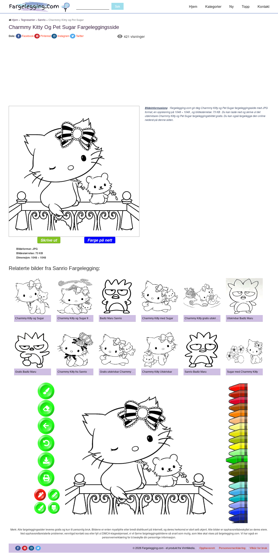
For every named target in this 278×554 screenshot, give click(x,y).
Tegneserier (28, 20)
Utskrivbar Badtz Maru (240, 318)
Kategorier (213, 6)
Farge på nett (100, 240)
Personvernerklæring (232, 548)
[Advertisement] (139, 73)
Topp (246, 6)
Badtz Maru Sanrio (111, 318)
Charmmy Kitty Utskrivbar (157, 371)
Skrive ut (49, 240)
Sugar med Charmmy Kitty (242, 371)
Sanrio (42, 20)
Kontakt (263, 6)
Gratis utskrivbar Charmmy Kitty (118, 371)
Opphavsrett (207, 548)
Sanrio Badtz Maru (196, 371)
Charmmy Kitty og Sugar (29, 318)
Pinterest (45, 36)
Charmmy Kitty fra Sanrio (72, 371)
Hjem (193, 6)
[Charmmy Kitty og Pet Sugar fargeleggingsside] (74, 171)
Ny (231, 6)
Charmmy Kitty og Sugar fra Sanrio (78, 318)
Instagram (63, 36)
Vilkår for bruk (258, 548)
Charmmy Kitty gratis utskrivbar (203, 318)
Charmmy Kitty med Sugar (157, 318)
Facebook (28, 36)
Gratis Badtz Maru (25, 371)
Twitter (80, 36)
